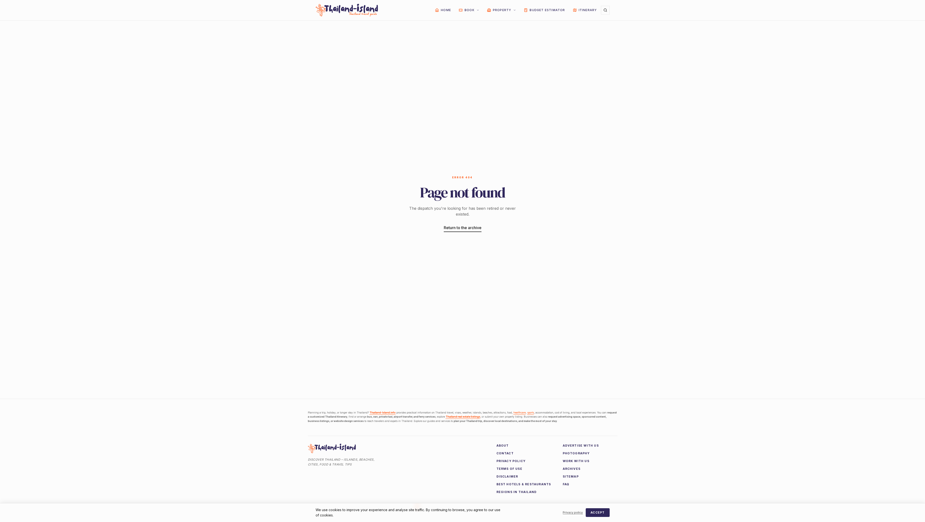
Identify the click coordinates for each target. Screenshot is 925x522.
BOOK (469, 10)
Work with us (576, 461)
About (502, 445)
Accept (598, 512)
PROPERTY (502, 10)
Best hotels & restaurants (523, 484)
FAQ (566, 484)
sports (530, 412)
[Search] (605, 10)
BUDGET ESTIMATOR (547, 10)
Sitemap (571, 476)
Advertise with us (581, 445)
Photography (576, 453)
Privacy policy (511, 461)
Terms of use (509, 469)
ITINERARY (588, 10)
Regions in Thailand (516, 492)
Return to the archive (462, 227)
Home (446, 10)
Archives (572, 469)
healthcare (519, 412)
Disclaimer (507, 476)
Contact (505, 453)
